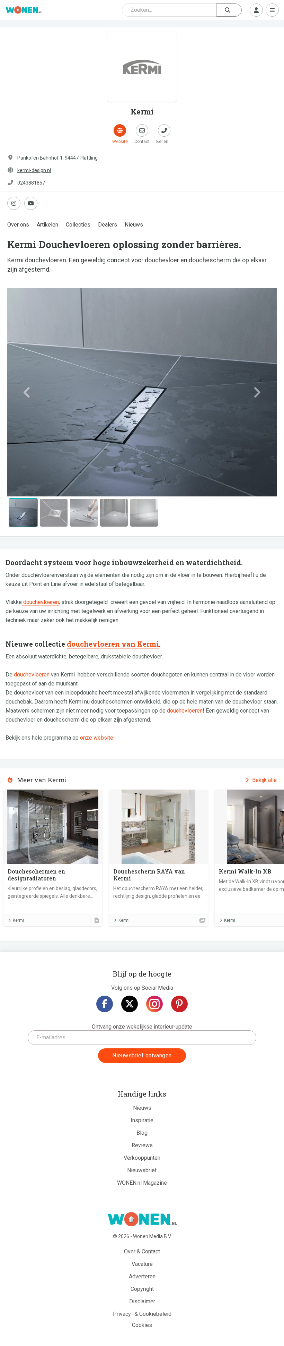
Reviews (142, 1145)
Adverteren (142, 1276)
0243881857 (31, 183)
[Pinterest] (179, 1004)
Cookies (142, 1325)
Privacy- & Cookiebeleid (142, 1314)
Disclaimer (142, 1301)
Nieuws (134, 224)
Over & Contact (142, 1251)
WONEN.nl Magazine (142, 1182)
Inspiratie (142, 1120)
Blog (142, 1133)
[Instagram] (154, 1004)
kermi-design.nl (34, 170)
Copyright (142, 1289)
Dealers (107, 224)
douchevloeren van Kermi (113, 643)
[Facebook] (104, 1004)
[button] (27, 392)
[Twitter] (129, 1004)
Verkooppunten (142, 1158)
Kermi (18, 920)
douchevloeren (40, 602)
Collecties (78, 224)
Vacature (142, 1264)
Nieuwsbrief (142, 1170)
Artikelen (47, 224)
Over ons (18, 224)
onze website (96, 737)
